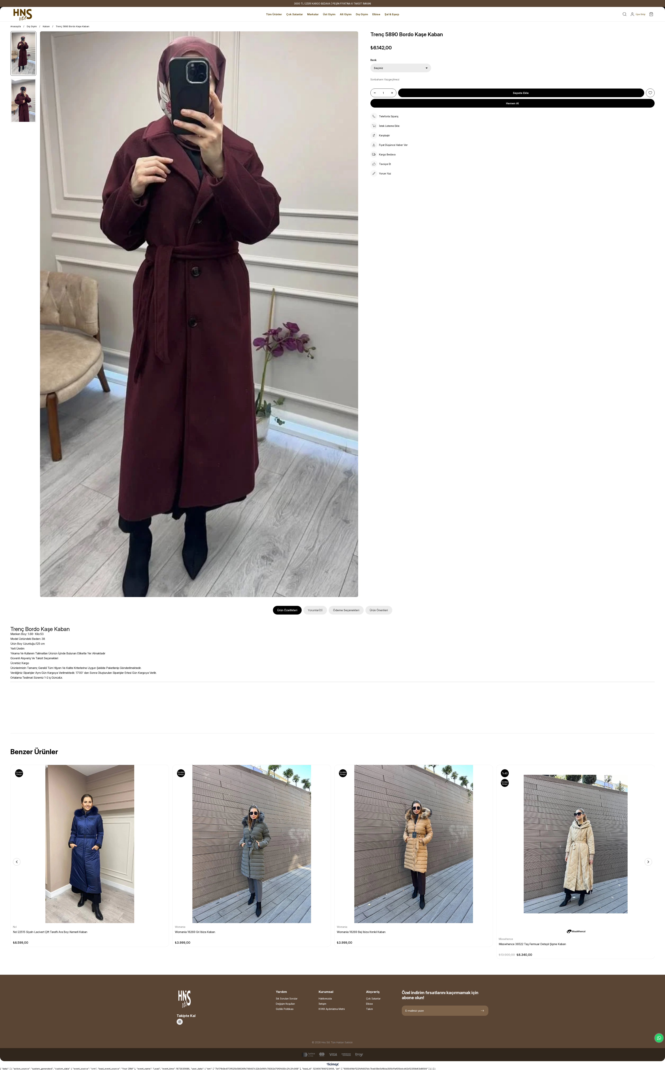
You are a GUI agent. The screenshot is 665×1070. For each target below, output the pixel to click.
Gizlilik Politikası (285, 1008)
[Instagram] (180, 1022)
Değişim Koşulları (285, 1003)
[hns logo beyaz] (194, 1000)
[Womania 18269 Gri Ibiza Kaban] (252, 844)
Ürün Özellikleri (287, 610)
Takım (369, 1008)
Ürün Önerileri (379, 610)
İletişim (322, 1003)
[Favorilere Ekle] (650, 93)
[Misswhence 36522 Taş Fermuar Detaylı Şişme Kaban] (575, 844)
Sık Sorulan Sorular (287, 998)
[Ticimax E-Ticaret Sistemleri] (332, 1065)
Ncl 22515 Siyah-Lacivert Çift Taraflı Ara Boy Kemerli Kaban (50, 932)
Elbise (369, 1003)
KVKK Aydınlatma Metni (332, 1008)
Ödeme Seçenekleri (346, 610)
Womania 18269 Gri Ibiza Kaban (195, 932)
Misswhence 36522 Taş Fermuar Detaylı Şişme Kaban (532, 944)
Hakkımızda (325, 998)
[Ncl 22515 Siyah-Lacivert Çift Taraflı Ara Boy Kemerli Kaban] (90, 844)
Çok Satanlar (373, 998)
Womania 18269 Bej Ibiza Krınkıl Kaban (361, 932)
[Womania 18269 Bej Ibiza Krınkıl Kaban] (414, 844)
